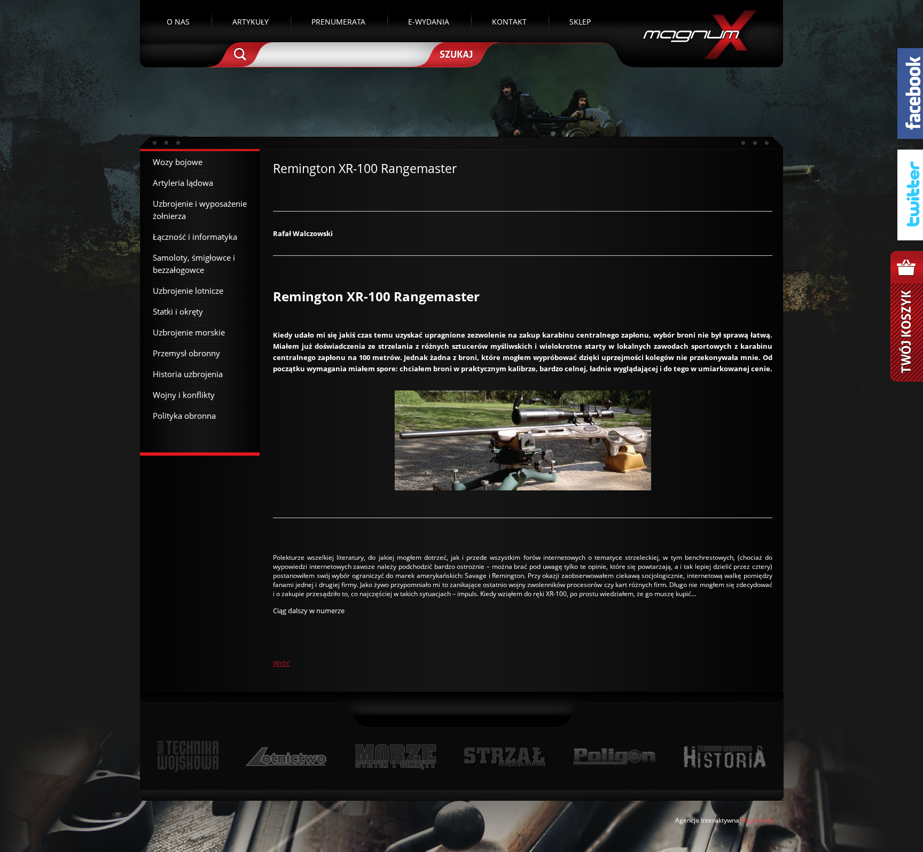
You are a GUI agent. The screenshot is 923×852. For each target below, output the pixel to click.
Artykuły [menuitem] (250, 22)
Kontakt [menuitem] (509, 22)
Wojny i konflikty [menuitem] (184, 394)
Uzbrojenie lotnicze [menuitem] (188, 290)
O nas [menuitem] (178, 22)
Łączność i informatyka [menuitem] (195, 236)
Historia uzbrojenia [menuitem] (188, 374)
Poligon (614, 756)
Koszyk (906, 316)
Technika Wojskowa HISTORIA (724, 756)
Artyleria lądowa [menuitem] (183, 182)
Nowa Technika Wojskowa (188, 756)
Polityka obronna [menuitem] (184, 415)
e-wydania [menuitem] (428, 22)
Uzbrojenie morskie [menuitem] (189, 332)
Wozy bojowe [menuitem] (177, 162)
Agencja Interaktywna (707, 820)
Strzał (504, 756)
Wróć (281, 663)
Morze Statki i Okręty (395, 756)
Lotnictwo (286, 756)
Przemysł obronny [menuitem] (186, 353)
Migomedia (758, 820)
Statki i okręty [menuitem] (178, 311)
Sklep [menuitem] (580, 22)
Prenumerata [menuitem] (338, 22)
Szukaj (455, 53)
